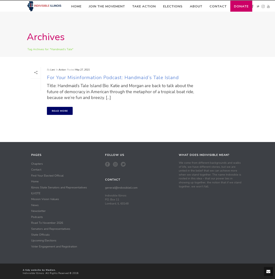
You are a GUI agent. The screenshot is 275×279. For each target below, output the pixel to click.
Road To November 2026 (47, 223)
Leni (52, 69)
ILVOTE (35, 193)
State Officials (40, 235)
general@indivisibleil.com (121, 188)
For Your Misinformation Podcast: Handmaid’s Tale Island (113, 77)
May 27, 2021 (82, 69)
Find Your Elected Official (47, 176)
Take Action (144, 6)
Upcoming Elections (43, 240)
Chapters (37, 164)
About (196, 6)
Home (76, 6)
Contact (218, 6)
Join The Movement (107, 6)
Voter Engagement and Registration (54, 246)
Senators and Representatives (50, 229)
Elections (173, 6)
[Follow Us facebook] (107, 164)
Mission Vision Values (45, 199)
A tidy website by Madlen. (39, 270)
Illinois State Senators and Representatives (59, 187)
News (35, 205)
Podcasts (37, 217)
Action (62, 69)
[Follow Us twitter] (123, 164)
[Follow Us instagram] (115, 164)
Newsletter (38, 211)
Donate (241, 6)
